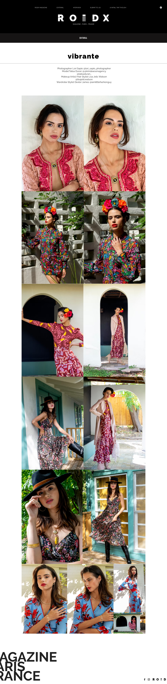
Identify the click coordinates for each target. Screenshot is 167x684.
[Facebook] (161, 7)
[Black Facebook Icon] (144, 679)
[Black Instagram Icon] (148, 679)
